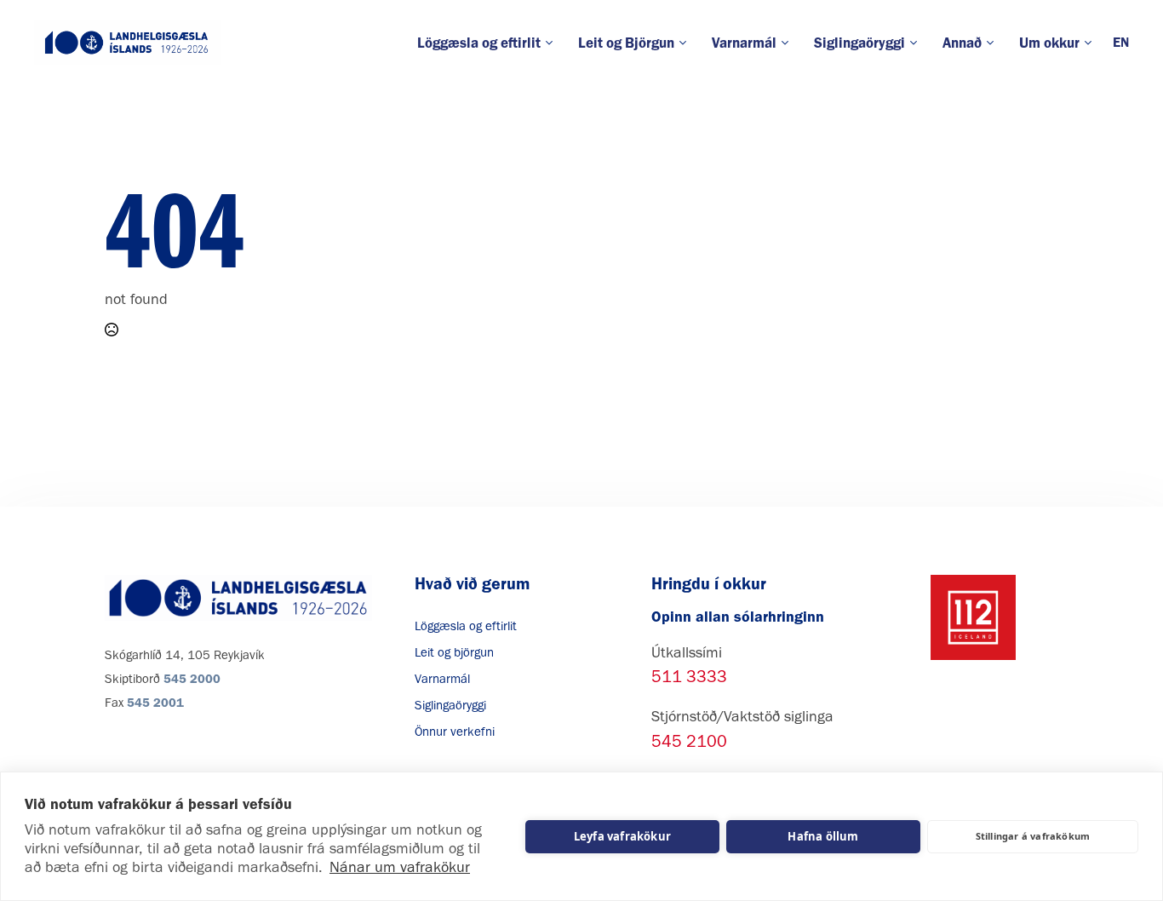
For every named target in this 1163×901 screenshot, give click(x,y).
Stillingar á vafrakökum (1033, 835)
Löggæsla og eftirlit (479, 42)
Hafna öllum (823, 836)
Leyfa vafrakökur (622, 836)
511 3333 (689, 676)
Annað (962, 42)
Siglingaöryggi (859, 42)
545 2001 (155, 702)
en (1121, 42)
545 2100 (689, 741)
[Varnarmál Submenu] (788, 43)
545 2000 (192, 678)
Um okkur (1049, 42)
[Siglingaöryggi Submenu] (917, 43)
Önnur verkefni (455, 731)
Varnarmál (744, 42)
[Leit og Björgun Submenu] (686, 43)
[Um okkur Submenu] (1092, 43)
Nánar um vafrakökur (399, 867)
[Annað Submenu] (994, 43)
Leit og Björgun (626, 42)
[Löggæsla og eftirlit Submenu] (553, 43)
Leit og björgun (454, 652)
